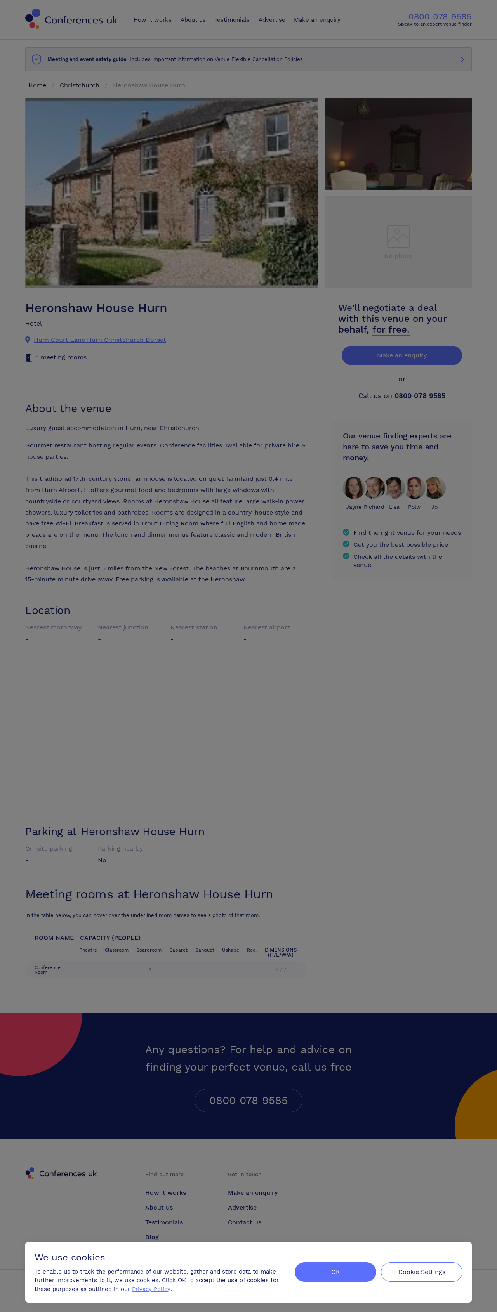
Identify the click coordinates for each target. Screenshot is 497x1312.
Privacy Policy (151, 1289)
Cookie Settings (421, 1272)
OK (335, 1272)
